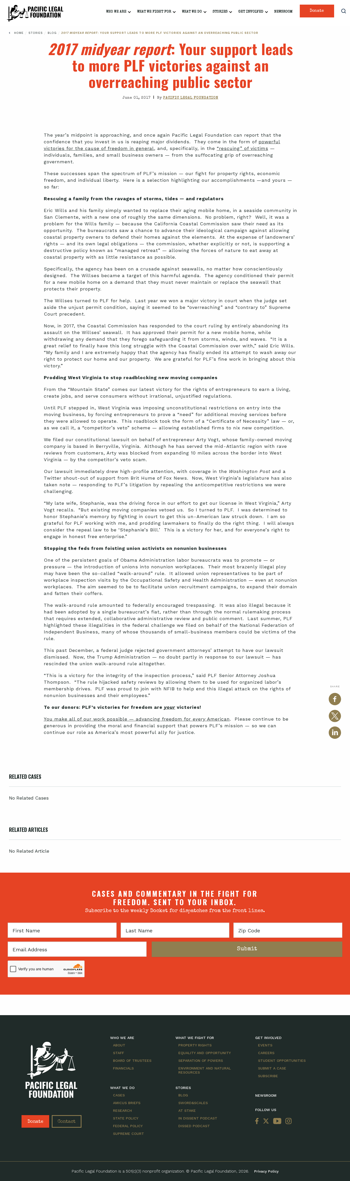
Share (335, 686)
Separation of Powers (200, 1060)
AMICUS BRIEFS (126, 1103)
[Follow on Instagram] (287, 1121)
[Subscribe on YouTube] (277, 1121)
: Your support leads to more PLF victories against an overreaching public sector (159, 33)
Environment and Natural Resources (204, 1070)
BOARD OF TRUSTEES (132, 1060)
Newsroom (283, 12)
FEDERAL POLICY (128, 1126)
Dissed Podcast (194, 1126)
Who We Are (116, 12)
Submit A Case (272, 1068)
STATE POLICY (125, 1118)
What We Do (192, 12)
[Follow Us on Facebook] (258, 1121)
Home (19, 33)
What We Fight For (154, 12)
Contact (67, 1121)
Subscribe (268, 1076)
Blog (53, 33)
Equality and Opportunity (204, 1053)
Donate (317, 11)
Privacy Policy (266, 1171)
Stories (220, 12)
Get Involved (250, 12)
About (119, 1045)
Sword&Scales (193, 1103)
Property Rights (195, 1045)
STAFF (118, 1053)
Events (265, 1045)
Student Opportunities (282, 1060)
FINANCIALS (123, 1068)
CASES (119, 1095)
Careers (266, 1053)
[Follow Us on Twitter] (266, 1121)
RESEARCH (122, 1110)
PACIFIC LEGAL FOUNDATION (190, 98)
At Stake (187, 1110)
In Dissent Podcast (197, 1118)
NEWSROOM (265, 1095)
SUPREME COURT (128, 1134)
